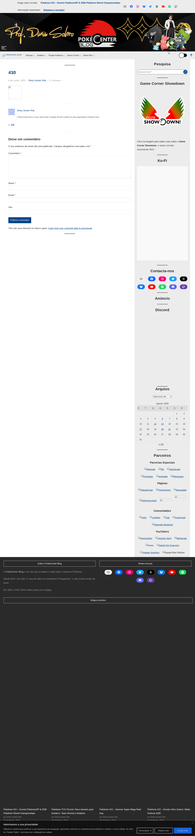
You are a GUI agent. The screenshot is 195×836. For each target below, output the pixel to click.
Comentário (14, 153)
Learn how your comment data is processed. (70, 228)
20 (162, 429)
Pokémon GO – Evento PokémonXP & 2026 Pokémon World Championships (80, 3)
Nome (12, 183)
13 (162, 424)
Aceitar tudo (183, 831)
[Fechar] (192, 822)
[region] (97, 828)
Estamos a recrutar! (54, 10)
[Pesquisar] (185, 72)
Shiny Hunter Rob (37, 80)
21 (169, 429)
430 (12, 124)
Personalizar (144, 831)
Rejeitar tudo (163, 831)
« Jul (161, 444)
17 (140, 429)
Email (12, 195)
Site (10, 207)
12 (155, 424)
